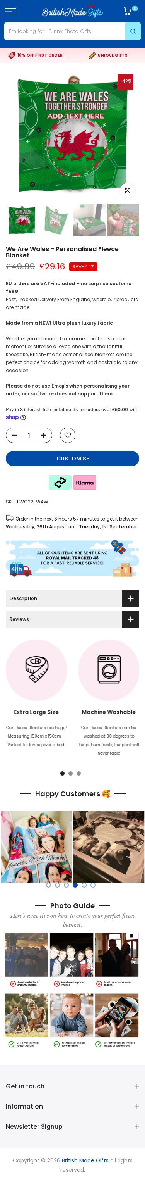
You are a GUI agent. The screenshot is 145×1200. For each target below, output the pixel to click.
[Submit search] (133, 31)
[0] (127, 11)
